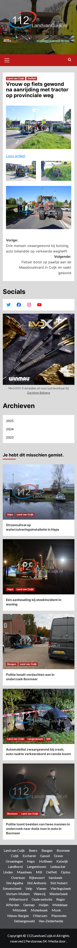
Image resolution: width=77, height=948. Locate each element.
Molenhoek (39, 910)
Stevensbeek (12, 888)
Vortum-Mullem (18, 894)
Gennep (29, 905)
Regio (60, 899)
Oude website (42, 899)
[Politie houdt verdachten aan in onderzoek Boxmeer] (38, 641)
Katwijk (62, 861)
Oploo (65, 872)
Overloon (18, 878)
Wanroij (39, 894)
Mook (56, 910)
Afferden (12, 905)
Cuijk (15, 856)
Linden (8, 872)
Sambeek (55, 878)
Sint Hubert (59, 883)
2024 (10, 429)
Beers (33, 850)
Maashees (24, 872)
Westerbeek (58, 894)
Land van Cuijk (15, 78)
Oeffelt (32, 78)
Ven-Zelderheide (51, 921)
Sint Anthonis (36, 883)
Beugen (11, 664)
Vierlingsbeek (60, 888)
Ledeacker (58, 866)
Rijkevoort (37, 878)
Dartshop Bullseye (38, 392)
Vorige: (37, 245)
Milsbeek (20, 910)
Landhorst (15, 866)
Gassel (45, 856)
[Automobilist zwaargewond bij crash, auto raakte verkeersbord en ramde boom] (38, 716)
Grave (58, 856)
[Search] (69, 60)
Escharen (29, 856)
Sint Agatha (14, 883)
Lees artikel (15, 155)
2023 (10, 437)
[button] (7, 59)
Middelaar (60, 905)
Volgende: (45, 264)
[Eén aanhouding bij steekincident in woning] (38, 566)
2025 (10, 421)
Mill (48, 738)
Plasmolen (59, 916)
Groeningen (14, 861)
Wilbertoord (18, 899)
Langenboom (35, 738)
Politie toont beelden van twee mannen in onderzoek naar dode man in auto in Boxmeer (38, 828)
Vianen (41, 888)
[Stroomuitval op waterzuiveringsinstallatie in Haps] (38, 492)
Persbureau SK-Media (42, 941)
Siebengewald (24, 921)
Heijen (43, 905)
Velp (29, 888)
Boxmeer (12, 813)
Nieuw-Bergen (18, 916)
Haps (10, 514)
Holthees (45, 861)
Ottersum (40, 916)
